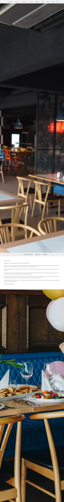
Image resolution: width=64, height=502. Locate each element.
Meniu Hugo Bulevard (28, 254)
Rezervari (45, 254)
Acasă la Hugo (10, 1)
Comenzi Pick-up (25, 1)
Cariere (48, 1)
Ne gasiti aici (17, 1)
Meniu (31, 1)
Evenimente (37, 1)
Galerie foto (38, 254)
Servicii (42, 1)
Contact (53, 1)
